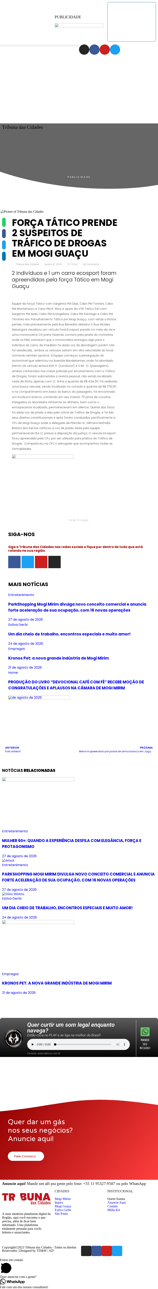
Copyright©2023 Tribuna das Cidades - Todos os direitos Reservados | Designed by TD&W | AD (39, 1249)
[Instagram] (84, 49)
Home (13, 672)
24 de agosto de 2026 (25, 643)
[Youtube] (105, 49)
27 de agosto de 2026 (25, 619)
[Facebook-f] (94, 49)
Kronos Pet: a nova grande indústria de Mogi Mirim (58, 658)
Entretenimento (21, 594)
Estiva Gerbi (18, 624)
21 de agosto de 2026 (25, 667)
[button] (39, 45)
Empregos (16, 648)
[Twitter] (115, 49)
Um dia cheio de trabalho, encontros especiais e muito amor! (69, 634)
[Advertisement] (79, 85)
